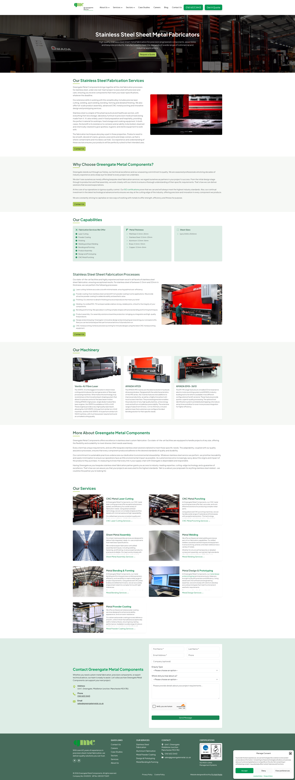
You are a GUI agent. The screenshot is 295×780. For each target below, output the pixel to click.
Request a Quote (147, 54)
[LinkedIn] (79, 760)
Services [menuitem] (116, 7)
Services (114, 759)
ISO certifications (131, 189)
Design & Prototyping (145, 758)
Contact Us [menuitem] (177, 7)
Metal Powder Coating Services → (121, 628)
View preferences (282, 771)
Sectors (114, 755)
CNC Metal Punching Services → (196, 521)
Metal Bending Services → (117, 592)
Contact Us (79, 149)
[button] (290, 753)
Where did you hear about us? (164, 676)
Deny (263, 771)
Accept (244, 771)
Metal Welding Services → (193, 556)
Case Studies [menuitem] (144, 7)
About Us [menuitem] (104, 7)
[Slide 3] (190, 137)
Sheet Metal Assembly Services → (121, 556)
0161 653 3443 (193, 7)
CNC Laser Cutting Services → (119, 521)
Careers (114, 748)
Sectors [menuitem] (129, 7)
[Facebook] (74, 760)
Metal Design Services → (193, 592)
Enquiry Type (157, 667)
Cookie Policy (258, 776)
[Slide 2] (186, 137)
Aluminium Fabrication (146, 751)
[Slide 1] (182, 137)
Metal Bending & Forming (147, 762)
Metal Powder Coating (146, 754)
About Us (115, 763)
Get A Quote (213, 7)
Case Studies (116, 752)
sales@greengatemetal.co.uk (90, 703)
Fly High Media (216, 774)
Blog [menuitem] (166, 7)
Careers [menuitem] (156, 7)
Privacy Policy (268, 776)
